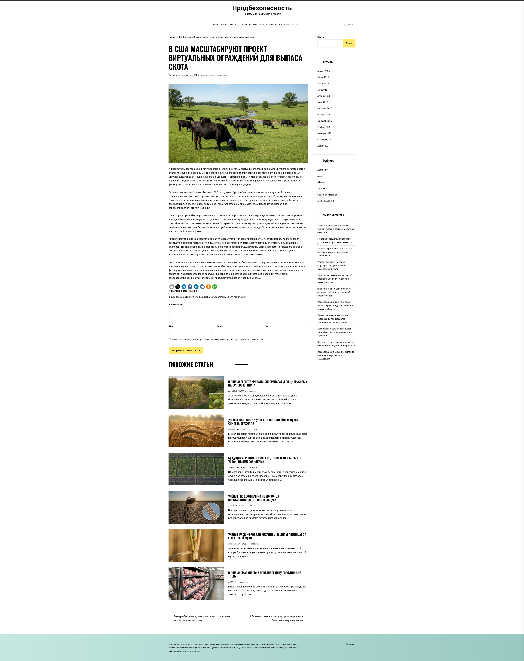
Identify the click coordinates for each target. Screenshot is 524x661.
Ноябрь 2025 (323, 127)
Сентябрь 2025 (324, 139)
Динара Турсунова (236, 429)
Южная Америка (268, 25)
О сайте (296, 25)
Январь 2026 (323, 114)
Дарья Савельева (236, 391)
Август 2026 (323, 71)
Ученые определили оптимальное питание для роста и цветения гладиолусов (334, 252)
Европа (214, 25)
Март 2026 (322, 102)
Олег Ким (232, 582)
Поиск (320, 37)
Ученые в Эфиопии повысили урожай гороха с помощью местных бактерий (335, 229)
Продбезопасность (262, 8)
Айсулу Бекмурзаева (237, 544)
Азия (223, 25)
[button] (171, 286)
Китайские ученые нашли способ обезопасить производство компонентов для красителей (334, 319)
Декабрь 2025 (324, 121)
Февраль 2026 (324, 108)
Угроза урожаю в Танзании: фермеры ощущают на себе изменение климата (331, 265)
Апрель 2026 (323, 96)
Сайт (267, 326)
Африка (232, 25)
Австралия (284, 25)
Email (220, 326)
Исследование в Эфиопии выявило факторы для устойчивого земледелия (335, 355)
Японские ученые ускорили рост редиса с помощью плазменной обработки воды (334, 292)
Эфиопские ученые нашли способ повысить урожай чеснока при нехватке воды (334, 279)
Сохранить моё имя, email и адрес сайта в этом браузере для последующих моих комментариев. (218, 339)
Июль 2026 (323, 77)
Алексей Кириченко (182, 75)
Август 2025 (323, 145)
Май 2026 (322, 90)
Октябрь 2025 (324, 133)
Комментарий (177, 304)
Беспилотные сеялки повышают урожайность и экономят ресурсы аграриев (334, 332)
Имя (172, 326)
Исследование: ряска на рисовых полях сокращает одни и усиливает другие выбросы (335, 305)
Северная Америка (248, 25)
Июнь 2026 (323, 83)
